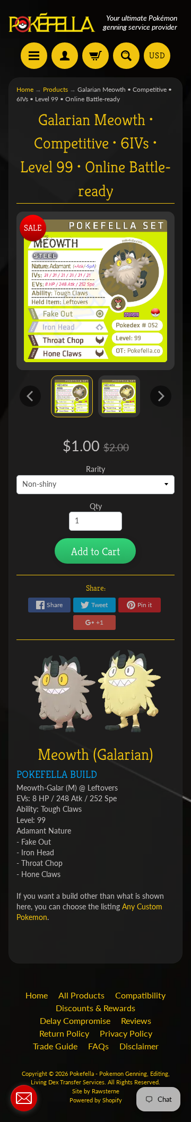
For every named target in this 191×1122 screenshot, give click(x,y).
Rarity (95, 469)
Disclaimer (139, 1046)
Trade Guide (55, 1046)
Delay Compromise (75, 1020)
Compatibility (140, 995)
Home (24, 89)
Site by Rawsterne (95, 1091)
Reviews (136, 1020)
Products (55, 89)
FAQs (98, 1046)
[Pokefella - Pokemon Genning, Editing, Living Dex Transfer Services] (52, 22)
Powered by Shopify (96, 1100)
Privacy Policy (126, 1033)
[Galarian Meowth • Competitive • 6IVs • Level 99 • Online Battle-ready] (72, 396)
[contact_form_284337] (24, 1098)
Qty (96, 506)
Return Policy (64, 1033)
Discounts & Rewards (95, 1008)
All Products (81, 995)
